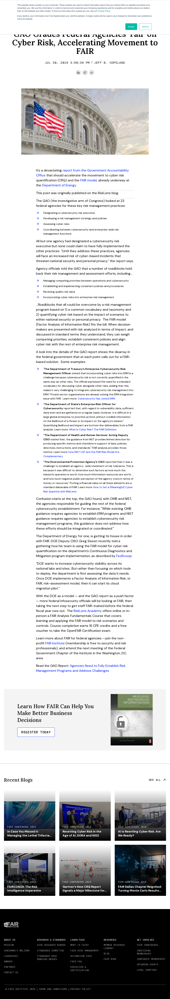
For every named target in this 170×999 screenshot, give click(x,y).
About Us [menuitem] (9, 939)
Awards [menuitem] (8, 961)
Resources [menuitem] (110, 939)
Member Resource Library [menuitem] (114, 946)
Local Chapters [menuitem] (147, 969)
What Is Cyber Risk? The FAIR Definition (92, 429)
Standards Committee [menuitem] (50, 950)
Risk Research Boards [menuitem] (51, 944)
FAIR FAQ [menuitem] (76, 961)
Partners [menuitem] (9, 966)
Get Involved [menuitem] (145, 939)
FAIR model (88, 180)
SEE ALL (155, 780)
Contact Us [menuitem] (11, 972)
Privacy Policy (104, 10)
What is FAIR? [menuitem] (79, 944)
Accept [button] (131, 26)
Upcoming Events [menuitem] (147, 964)
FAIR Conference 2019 (21, 827)
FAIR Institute (55, 643)
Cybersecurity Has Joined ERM (96, 398)
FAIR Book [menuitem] (110, 958)
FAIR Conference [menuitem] (147, 944)
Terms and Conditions (53, 989)
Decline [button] (145, 26)
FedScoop (124, 556)
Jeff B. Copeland (109, 63)
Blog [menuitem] (106, 953)
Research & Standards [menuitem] (51, 939)
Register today (36, 732)
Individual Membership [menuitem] (144, 952)
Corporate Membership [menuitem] (151, 958)
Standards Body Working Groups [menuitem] (47, 958)
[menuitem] (53, 989)
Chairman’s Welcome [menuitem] (17, 950)
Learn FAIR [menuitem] (77, 939)
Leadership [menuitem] (11, 956)
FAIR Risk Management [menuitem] (84, 950)
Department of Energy (59, 185)
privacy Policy (80, 989)
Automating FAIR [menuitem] (81, 956)
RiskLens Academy (88, 611)
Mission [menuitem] (9, 944)
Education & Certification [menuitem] (79, 968)
